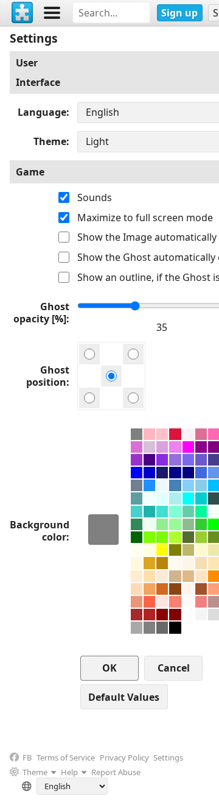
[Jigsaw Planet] (22, 13)
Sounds (94, 197)
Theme (49, 141)
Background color (39, 531)
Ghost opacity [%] (41, 312)
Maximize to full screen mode (145, 217)
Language (42, 112)
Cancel (174, 668)
